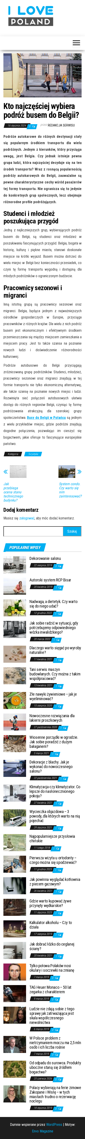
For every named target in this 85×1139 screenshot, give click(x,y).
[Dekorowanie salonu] (14, 564)
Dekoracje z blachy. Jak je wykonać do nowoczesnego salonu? (51, 766)
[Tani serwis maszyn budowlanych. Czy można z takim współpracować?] (14, 675)
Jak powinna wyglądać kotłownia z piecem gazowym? (54, 881)
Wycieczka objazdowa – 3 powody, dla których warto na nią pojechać (54, 816)
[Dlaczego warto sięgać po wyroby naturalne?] (14, 654)
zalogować (26, 518)
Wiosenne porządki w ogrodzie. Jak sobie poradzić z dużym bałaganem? (53, 742)
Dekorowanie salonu (45, 558)
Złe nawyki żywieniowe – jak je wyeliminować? (53, 696)
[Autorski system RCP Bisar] (14, 586)
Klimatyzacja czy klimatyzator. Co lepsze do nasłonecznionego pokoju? (54, 791)
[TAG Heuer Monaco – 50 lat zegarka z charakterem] (14, 993)
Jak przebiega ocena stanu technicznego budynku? (13, 492)
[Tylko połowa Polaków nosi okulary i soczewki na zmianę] (14, 972)
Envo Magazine (42, 1131)
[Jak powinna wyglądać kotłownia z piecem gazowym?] (14, 885)
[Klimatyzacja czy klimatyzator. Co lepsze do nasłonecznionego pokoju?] (14, 793)
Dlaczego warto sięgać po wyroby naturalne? (55, 650)
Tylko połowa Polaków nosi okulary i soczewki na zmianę (51, 968)
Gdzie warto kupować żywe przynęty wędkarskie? (50, 903)
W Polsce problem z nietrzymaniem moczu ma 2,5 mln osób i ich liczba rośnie (55, 1043)
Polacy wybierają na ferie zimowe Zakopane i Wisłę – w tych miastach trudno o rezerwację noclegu (55, 1094)
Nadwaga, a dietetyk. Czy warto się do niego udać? (53, 603)
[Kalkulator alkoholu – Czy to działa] (14, 929)
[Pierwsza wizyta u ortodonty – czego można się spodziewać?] (14, 864)
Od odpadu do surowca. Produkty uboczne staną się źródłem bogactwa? (55, 1067)
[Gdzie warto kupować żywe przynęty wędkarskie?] (14, 907)
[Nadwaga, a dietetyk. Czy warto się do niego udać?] (14, 607)
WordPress (54, 1124)
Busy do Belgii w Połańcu (46, 417)
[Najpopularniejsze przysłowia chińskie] (14, 842)
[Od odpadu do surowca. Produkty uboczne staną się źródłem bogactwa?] (14, 1069)
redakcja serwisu (61, 125)
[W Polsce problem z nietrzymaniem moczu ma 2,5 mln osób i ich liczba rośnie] (14, 1044)
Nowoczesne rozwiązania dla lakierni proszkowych (52, 718)
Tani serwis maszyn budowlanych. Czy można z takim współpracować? (54, 674)
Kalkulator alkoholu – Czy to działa (50, 924)
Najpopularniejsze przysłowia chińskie (52, 838)
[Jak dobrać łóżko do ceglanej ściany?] (14, 950)
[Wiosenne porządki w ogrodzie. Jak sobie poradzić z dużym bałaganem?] (14, 743)
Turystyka (33, 454)
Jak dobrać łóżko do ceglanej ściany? (51, 946)
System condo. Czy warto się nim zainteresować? (70, 490)
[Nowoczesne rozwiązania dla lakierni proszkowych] (14, 722)
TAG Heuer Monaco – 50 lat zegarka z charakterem (50, 989)
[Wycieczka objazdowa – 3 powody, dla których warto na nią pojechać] (14, 817)
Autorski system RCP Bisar (50, 580)
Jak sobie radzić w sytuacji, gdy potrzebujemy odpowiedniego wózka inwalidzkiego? (53, 628)
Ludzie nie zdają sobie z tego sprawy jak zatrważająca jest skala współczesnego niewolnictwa (51, 1015)
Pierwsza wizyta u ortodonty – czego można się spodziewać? (52, 860)
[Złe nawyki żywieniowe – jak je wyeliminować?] (14, 700)
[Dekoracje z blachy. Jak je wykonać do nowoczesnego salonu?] (14, 768)
